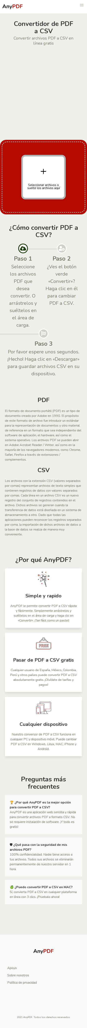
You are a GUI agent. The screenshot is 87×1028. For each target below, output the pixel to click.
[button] (81, 5)
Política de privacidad (22, 982)
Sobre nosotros (18, 975)
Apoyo (12, 968)
